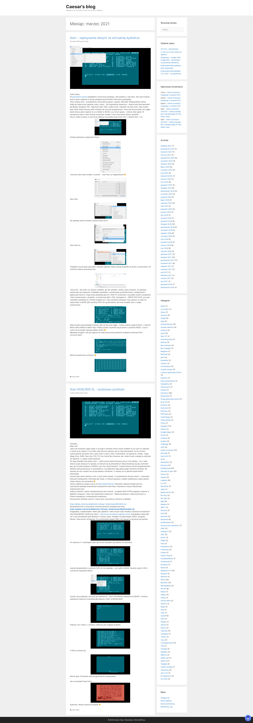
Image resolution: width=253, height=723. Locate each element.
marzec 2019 (166, 212)
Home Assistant (167, 450)
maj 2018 (164, 239)
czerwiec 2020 (166, 170)
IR (161, 459)
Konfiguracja (165, 468)
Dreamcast (165, 396)
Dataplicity (165, 384)
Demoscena (165, 387)
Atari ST (164, 336)
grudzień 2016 (166, 284)
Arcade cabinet (167, 327)
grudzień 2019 (166, 185)
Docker (163, 390)
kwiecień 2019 (166, 209)
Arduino (164, 330)
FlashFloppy (165, 417)
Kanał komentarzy (168, 704)
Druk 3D (164, 402)
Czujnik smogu (166, 369)
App (162, 321)
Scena (163, 598)
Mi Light (164, 498)
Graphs (163, 441)
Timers (163, 637)
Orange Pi (165, 532)
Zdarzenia (165, 670)
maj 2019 (164, 206)
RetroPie (164, 583)
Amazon (164, 315)
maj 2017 (164, 272)
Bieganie (164, 351)
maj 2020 (164, 173)
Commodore (165, 366)
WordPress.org (166, 707)
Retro (77, 376)
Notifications (166, 522)
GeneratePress (140, 720)
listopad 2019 (166, 188)
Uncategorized (166, 643)
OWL (163, 534)
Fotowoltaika (166, 420)
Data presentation (168, 381)
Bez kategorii (166, 348)
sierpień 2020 (166, 164)
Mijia (162, 501)
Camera (164, 363)
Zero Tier (164, 673)
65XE (163, 306)
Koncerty (164, 465)
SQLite (163, 625)
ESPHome (165, 414)
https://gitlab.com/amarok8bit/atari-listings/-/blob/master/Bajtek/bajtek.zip (102, 509)
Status (163, 628)
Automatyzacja (167, 339)
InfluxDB (164, 453)
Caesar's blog (80, 6)
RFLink (163, 589)
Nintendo (164, 519)
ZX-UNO (164, 679)
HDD (162, 447)
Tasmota (164, 631)
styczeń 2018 (166, 251)
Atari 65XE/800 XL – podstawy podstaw (97, 389)
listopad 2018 (166, 224)
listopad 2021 (166, 146)
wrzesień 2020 (166, 161)
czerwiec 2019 (166, 203)
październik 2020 (167, 158)
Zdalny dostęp (166, 667)
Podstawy (165, 550)
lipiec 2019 (165, 200)
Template (164, 634)
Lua (162, 483)
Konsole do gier (167, 471)
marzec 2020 (166, 179)
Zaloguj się (165, 698)
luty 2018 (164, 248)
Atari (73, 376)
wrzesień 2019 (166, 194)
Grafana (164, 438)
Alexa (163, 312)
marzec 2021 (166, 155)
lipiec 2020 (165, 167)
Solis (162, 613)
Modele (164, 504)
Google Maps (166, 432)
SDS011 (164, 604)
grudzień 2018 (166, 221)
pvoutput (164, 565)
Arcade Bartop (166, 324)
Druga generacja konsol (170, 399)
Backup (164, 342)
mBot (163, 489)
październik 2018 (167, 227)
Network (164, 516)
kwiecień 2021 (166, 152)
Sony (163, 619)
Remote (164, 574)
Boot (162, 357)
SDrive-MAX (165, 601)
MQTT (163, 507)
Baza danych (166, 345)
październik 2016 (167, 287)
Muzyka (164, 510)
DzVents (164, 405)
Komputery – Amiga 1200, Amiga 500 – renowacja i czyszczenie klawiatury (171, 60)
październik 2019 (167, 191)
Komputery (165, 462)
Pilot (162, 544)
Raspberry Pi (166, 571)
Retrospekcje (166, 586)
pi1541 (163, 538)
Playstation (165, 547)
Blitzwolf (164, 354)
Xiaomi (163, 661)
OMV (163, 528)
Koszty (163, 474)
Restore (164, 577)
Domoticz (164, 393)
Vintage (164, 649)
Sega (163, 607)
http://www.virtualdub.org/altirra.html (115, 514)
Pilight (163, 540)
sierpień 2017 (166, 266)
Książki (163, 477)
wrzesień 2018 (166, 230)
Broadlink (164, 360)
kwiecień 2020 (166, 176)
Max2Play (164, 486)
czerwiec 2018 (166, 236)
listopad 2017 (166, 257)
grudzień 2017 (166, 254)
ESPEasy (164, 411)
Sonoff (163, 616)
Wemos (164, 655)
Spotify (163, 622)
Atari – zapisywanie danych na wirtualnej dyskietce (105, 38)
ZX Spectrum (166, 676)
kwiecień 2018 (166, 242)
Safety (163, 595)
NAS (162, 513)
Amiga (163, 318)
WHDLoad (165, 658)
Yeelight (164, 664)
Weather (164, 652)
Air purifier (165, 309)
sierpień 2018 (166, 233)
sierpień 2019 (166, 197)
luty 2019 (164, 215)
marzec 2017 (166, 278)
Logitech (164, 480)
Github (163, 429)
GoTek (163, 435)
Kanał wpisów (166, 701)
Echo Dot (164, 408)
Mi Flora (164, 495)
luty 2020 (164, 182)
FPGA (163, 423)
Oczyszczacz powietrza (170, 525)
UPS (162, 646)
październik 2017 (167, 260)
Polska (163, 553)
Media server (166, 492)
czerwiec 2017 (166, 269)
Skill (162, 610)
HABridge (164, 444)
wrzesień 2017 (166, 263)
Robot (163, 592)
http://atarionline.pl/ (105, 484)
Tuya (163, 640)
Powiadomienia (167, 559)
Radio (163, 568)
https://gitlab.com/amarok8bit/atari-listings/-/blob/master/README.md (98, 504)
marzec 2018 (166, 245)
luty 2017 (164, 281)
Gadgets (164, 426)
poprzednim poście (79, 97)
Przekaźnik (165, 562)
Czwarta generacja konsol (171, 372)
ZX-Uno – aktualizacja (169, 49)
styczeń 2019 (166, 218)
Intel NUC (164, 456)
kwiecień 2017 (166, 275)
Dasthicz (164, 378)
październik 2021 (167, 149)
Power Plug (165, 556)
